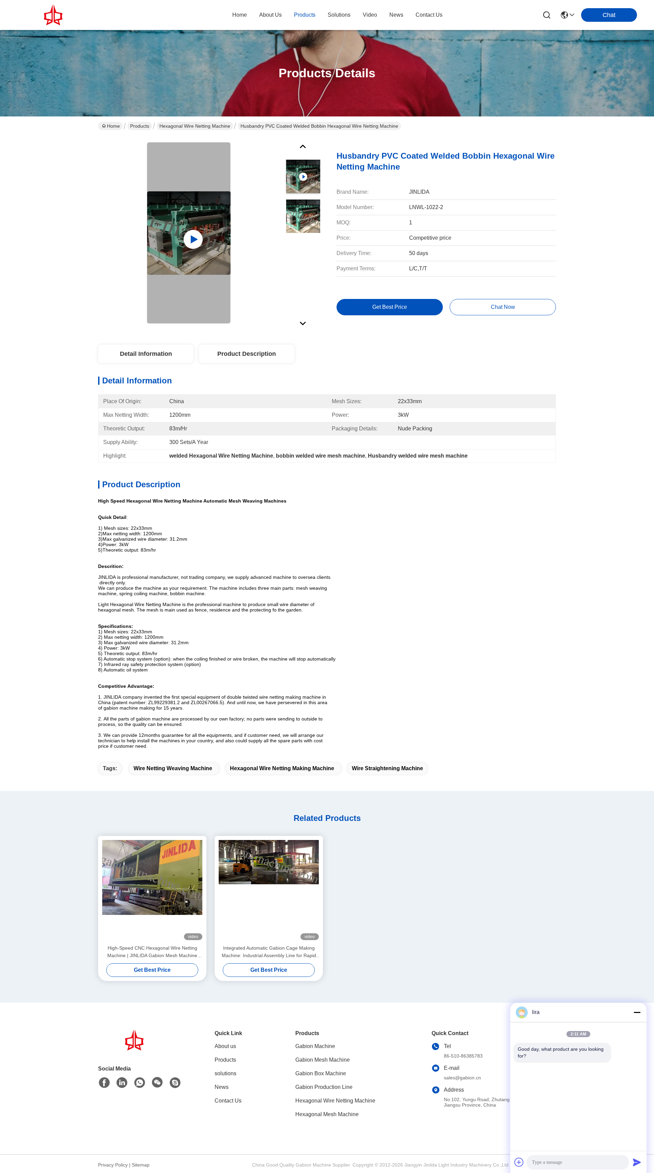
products (304, 15)
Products (139, 126)
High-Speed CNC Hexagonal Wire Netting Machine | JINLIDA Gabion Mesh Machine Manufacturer (152, 952)
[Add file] (519, 1162)
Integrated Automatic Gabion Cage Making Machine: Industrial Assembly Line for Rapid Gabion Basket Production (269, 952)
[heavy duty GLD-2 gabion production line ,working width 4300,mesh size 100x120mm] (189, 233)
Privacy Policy (113, 1165)
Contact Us (228, 1101)
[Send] (637, 1162)
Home (239, 15)
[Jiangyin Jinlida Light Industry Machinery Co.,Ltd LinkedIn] (122, 1083)
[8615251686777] (140, 1083)
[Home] (135, 1048)
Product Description (246, 353)
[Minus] (637, 1012)
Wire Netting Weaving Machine (173, 768)
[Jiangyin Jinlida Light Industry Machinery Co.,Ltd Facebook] (104, 1083)
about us (270, 15)
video (370, 15)
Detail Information (146, 353)
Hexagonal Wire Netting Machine (194, 126)
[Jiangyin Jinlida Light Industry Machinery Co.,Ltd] (54, 15)
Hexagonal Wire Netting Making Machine (282, 768)
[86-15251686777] (175, 1083)
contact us (429, 15)
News (222, 1087)
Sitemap (141, 1165)
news (396, 15)
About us (225, 1046)
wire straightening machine (387, 768)
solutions (339, 15)
